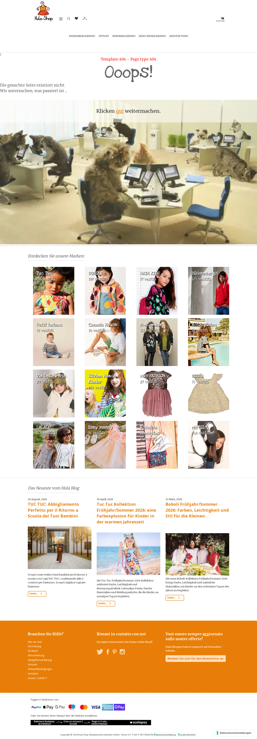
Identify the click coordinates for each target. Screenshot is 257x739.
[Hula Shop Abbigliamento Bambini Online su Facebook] (107, 652)
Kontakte (33, 673)
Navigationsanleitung (40, 660)
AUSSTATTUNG (178, 36)
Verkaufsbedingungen (40, 669)
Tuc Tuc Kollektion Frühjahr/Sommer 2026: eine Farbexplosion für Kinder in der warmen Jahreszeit (126, 513)
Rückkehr (33, 650)
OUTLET (104, 36)
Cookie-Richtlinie (187, 734)
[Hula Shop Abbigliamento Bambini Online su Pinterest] (114, 652)
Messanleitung (36, 655)
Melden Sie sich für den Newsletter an (196, 658)
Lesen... (34, 593)
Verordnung (34, 646)
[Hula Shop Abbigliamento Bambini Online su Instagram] (122, 652)
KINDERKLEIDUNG (123, 36)
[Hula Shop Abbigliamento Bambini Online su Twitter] (100, 652)
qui (120, 111)
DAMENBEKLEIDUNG (82, 36)
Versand (32, 664)
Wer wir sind (35, 642)
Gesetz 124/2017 (37, 678)
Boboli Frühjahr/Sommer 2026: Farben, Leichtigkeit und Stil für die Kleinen (197, 510)
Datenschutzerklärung (165, 734)
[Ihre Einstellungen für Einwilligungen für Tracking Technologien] (234, 733)
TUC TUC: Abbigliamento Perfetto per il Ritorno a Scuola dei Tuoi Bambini (53, 510)
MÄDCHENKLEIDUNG (152, 36)
